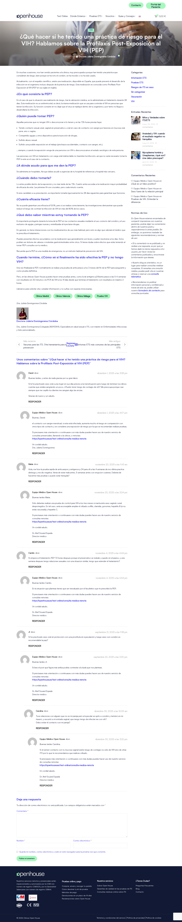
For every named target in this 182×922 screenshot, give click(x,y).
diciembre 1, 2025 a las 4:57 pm (112, 412)
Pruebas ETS (137, 82)
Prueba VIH (102, 296)
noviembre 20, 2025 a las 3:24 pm (111, 492)
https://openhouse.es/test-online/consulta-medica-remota (59, 438)
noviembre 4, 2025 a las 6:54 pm (111, 578)
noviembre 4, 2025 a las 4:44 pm (111, 553)
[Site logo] (30, 16)
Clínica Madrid (42, 296)
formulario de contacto (149, 290)
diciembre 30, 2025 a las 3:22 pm (111, 739)
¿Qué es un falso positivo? (143, 183)
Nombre (21, 840)
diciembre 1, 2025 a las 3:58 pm (112, 373)
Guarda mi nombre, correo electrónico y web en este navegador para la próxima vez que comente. (62, 852)
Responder (34, 401)
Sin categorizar (138, 92)
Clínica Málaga (83, 296)
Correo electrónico (82, 840)
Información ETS (138, 78)
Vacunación (136, 96)
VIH (91, 30)
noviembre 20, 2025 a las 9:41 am (111, 464)
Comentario (22, 811)
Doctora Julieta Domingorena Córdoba (97, 56)
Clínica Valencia (63, 296)
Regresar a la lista (71, 344)
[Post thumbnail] (135, 122)
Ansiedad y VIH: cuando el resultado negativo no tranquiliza (153, 136)
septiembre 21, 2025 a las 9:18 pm (111, 632)
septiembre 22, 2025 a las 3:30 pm (110, 657)
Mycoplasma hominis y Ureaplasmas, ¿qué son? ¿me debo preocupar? (153, 155)
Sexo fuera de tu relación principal (147, 191)
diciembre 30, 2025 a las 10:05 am (110, 711)
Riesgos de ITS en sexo (142, 87)
